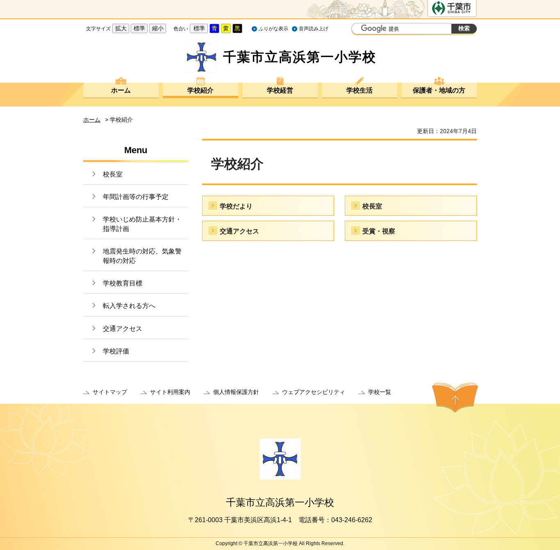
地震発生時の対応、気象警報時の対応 (142, 256)
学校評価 (116, 351)
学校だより (236, 206)
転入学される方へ (129, 305)
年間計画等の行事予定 (135, 196)
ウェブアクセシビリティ (313, 392)
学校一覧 (379, 392)
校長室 (113, 174)
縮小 (158, 28)
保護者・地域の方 (439, 90)
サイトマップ (110, 392)
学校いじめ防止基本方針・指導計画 (142, 224)
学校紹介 (200, 90)
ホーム (121, 90)
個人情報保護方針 (236, 392)
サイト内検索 (359, 29)
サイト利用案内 (170, 392)
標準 (139, 28)
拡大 (121, 28)
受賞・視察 (378, 231)
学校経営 (280, 90)
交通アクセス (122, 328)
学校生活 (359, 90)
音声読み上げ (313, 29)
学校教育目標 (122, 283)
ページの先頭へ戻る (455, 397)
